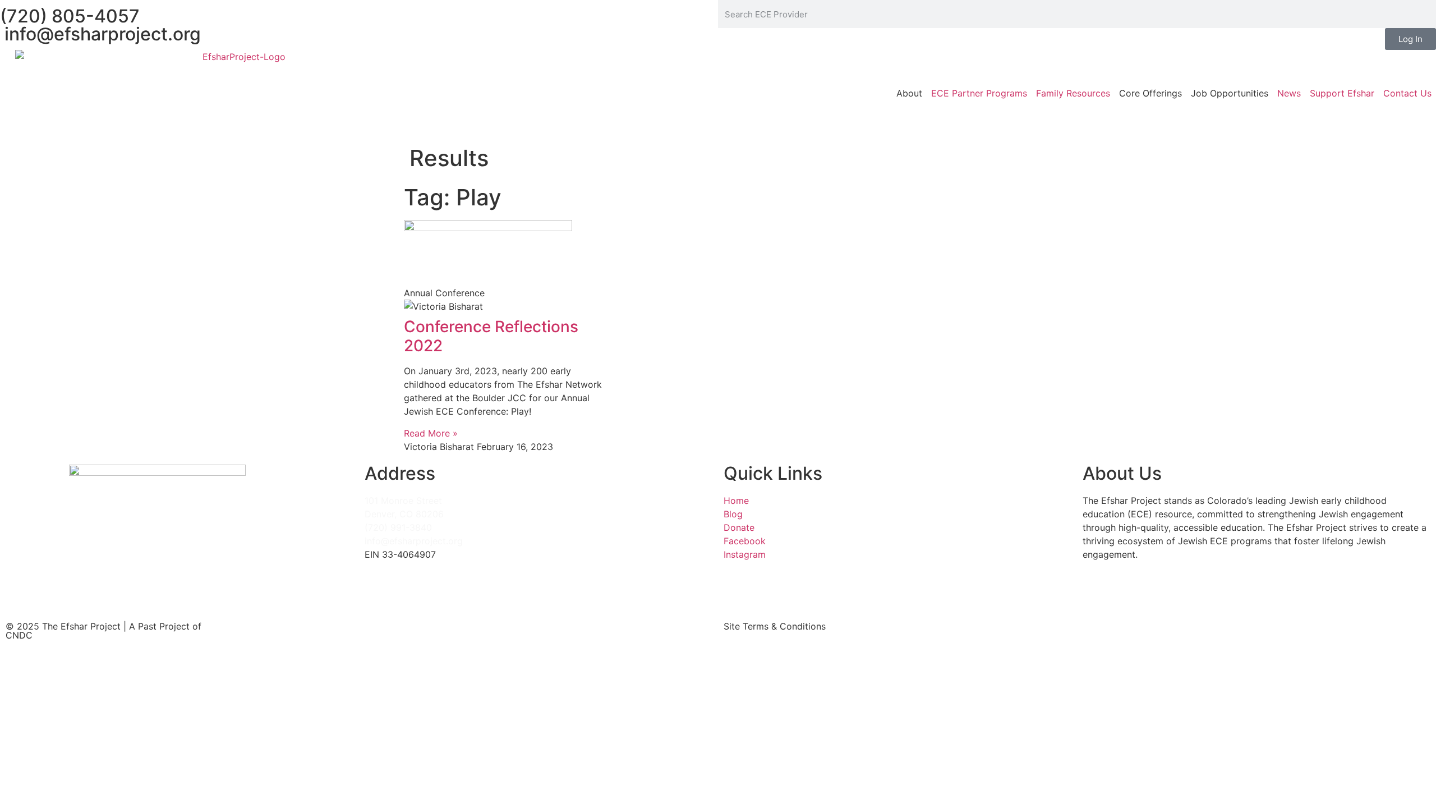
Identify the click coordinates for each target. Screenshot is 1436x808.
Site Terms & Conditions (775, 626)
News (1289, 93)
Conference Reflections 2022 (491, 336)
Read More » (431, 433)
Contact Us (1407, 93)
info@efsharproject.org (100, 34)
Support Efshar (1342, 93)
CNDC (19, 635)
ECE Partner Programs (979, 93)
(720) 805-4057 (70, 16)
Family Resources (1073, 93)
